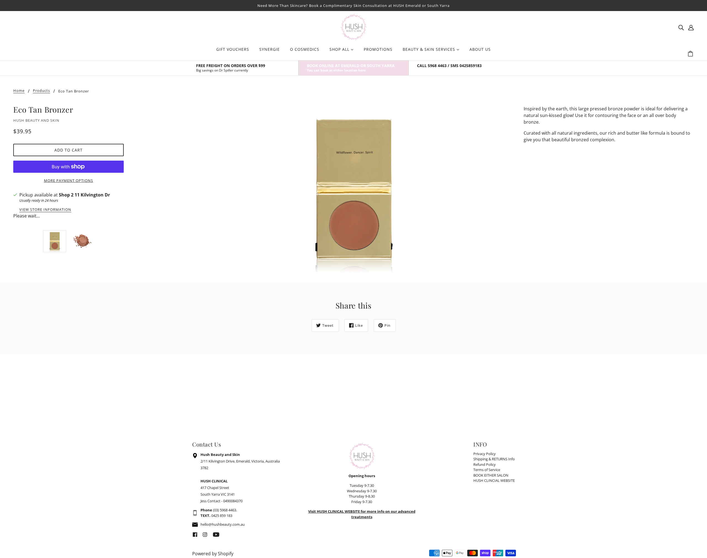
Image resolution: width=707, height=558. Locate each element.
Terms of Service (486, 469)
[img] (681, 27)
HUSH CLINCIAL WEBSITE (494, 480)
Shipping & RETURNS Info (494, 458)
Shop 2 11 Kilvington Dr (84, 195)
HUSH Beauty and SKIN (36, 120)
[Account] (691, 27)
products (41, 91)
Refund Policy (484, 464)
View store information (45, 210)
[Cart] (691, 53)
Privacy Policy (484, 453)
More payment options (68, 180)
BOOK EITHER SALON (490, 475)
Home (19, 91)
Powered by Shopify (212, 554)
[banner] (353, 26)
